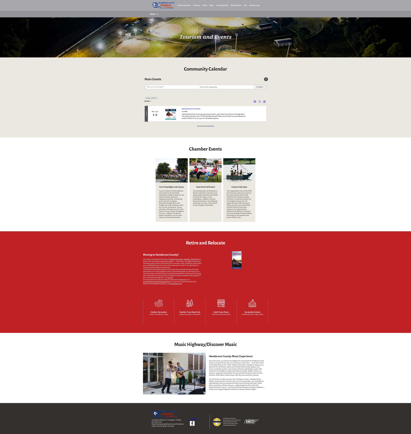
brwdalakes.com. (176, 284)
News (212, 5)
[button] (266, 79)
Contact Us (193, 419)
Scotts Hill (194, 259)
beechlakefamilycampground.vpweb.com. (157, 282)
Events (205, 5)
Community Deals (222, 5)
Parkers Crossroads (176, 259)
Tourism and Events (184, 5)
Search (260, 87)
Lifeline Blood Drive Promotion (191, 109)
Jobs (245, 5)
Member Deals (236, 5)
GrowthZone (209, 126)
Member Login (254, 5)
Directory (196, 5)
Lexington (186, 259)
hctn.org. (170, 277)
